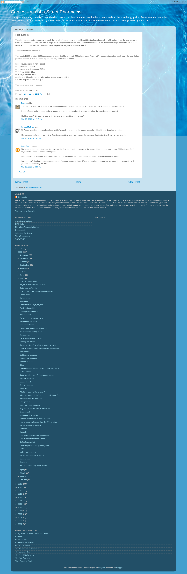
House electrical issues (29, 415)
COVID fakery (25, 372)
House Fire (24, 432)
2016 (20, 494)
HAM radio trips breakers (30, 405)
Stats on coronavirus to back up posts (35, 419)
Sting (22, 365)
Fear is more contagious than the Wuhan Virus (38, 422)
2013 (20, 504)
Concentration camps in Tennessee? (34, 435)
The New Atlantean (23, 558)
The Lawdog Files (22, 552)
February (24, 476)
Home (78, 182)
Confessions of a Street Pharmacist (47, 11)
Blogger (119, 568)
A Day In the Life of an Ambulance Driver (31, 534)
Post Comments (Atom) (35, 187)
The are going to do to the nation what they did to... (40, 368)
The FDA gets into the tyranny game (34, 445)
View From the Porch (23, 561)
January (23, 480)
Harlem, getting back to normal (32, 455)
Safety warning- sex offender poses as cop (37, 375)
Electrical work (25, 382)
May (22, 278)
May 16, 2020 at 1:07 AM (31, 138)
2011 (20, 511)
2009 (20, 518)
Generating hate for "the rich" (31, 338)
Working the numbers (28, 358)
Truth (22, 449)
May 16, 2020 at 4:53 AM (31, 167)
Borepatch (19, 537)
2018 (20, 487)
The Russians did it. (27, 308)
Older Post (134, 182)
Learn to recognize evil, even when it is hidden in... (40, 348)
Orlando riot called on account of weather (36, 291)
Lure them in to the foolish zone (32, 439)
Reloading (24, 301)
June (22, 275)
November (24, 258)
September (25, 265)
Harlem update (26, 298)
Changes (23, 462)
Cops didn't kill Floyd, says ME (32, 305)
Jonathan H (26, 146)
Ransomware (25, 335)
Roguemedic (20, 230)
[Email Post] (48, 94)
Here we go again (27, 378)
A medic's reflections (23, 221)
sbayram (101, 568)
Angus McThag (27, 127)
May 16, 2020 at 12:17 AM (31, 119)
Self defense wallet (27, 442)
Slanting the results (27, 342)
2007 (20, 524)
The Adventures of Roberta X (27, 549)
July (22, 272)
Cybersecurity (25, 412)
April (22, 470)
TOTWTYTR (20, 239)
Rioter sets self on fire (28, 288)
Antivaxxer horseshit (28, 452)
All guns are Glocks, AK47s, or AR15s (35, 409)
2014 (20, 501)
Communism (25, 459)
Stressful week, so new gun (31, 399)
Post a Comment (25, 172)
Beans (24, 103)
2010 (20, 514)
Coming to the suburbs (29, 311)
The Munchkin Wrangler (25, 555)
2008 (20, 521)
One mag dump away (28, 281)
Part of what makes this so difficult (33, 328)
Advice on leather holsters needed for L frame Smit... (41, 395)
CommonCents (21, 540)
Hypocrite (23, 388)
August (23, 268)
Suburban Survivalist (23, 233)
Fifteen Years (25, 295)
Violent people (25, 315)
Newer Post (21, 182)
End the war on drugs (28, 355)
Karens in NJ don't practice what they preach (38, 345)
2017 (20, 491)
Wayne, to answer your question (32, 285)
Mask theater (25, 352)
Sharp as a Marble (22, 546)
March (23, 473)
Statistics (23, 429)
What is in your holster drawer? (32, 392)
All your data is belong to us (31, 332)
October (23, 262)
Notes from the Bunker (24, 543)
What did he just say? (28, 322)
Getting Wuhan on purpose (30, 425)
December (24, 255)
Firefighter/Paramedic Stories (27, 227)
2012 (20, 507)
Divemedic (22, 197)
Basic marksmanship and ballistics (33, 465)
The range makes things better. (32, 318)
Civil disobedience (27, 325)
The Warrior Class (22, 236)
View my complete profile (25, 211)
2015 (20, 497)
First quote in (25, 402)
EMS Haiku (19, 224)
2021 (20, 249)
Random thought (26, 362)
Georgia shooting (26, 385)
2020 (20, 252)
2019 (20, 484)
